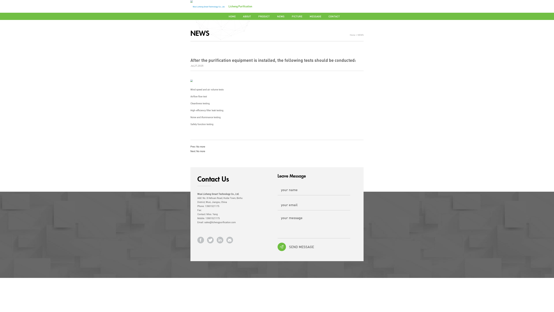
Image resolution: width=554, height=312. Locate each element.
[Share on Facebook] (200, 240)
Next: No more (197, 151)
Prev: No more (197, 146)
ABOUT (247, 16)
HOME (232, 16)
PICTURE (297, 16)
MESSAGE (315, 16)
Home (352, 35)
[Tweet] (210, 240)
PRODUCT (264, 16)
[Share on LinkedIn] (220, 240)
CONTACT (334, 16)
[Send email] (229, 240)
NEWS (281, 16)
